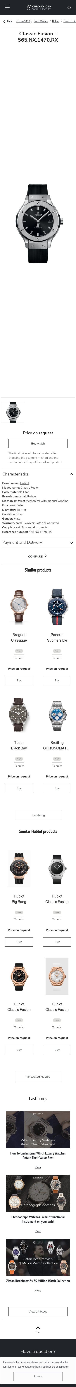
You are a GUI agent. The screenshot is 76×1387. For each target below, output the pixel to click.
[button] (69, 7)
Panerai (57, 635)
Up (38, 1332)
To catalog (38, 815)
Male (17, 519)
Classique (19, 640)
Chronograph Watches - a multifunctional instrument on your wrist (38, 1219)
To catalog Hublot (38, 1077)
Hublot (55, 21)
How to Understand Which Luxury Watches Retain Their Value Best (38, 1155)
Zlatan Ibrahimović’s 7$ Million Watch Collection (38, 1280)
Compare (35, 557)
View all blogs (38, 1312)
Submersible (57, 640)
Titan (26, 492)
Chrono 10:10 (23, 21)
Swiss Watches (41, 21)
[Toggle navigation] (7, 7)
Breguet (19, 635)
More (38, 1167)
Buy (19, 680)
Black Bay (19, 748)
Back (9, 21)
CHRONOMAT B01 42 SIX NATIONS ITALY (57, 748)
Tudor (19, 743)
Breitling (57, 743)
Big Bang (19, 902)
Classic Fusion (29, 488)
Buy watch (38, 444)
